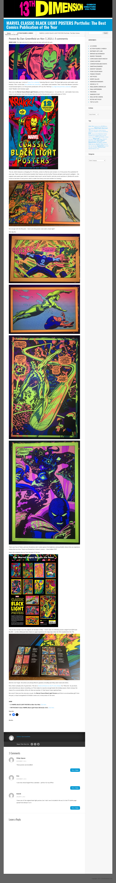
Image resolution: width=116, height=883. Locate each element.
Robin (90, 144)
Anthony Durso (98, 126)
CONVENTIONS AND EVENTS (98, 64)
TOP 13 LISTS (94, 102)
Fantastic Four (91, 135)
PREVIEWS (93, 92)
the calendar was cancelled (32, 84)
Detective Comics (102, 134)
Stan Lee (106, 144)
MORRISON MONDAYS (96, 81)
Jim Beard (106, 137)
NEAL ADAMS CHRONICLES (98, 87)
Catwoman (90, 131)
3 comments (61, 38)
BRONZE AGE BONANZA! (97, 53)
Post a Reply (75, 770)
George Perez (98, 135)
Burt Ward (96, 130)
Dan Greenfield (28, 38)
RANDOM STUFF (95, 94)
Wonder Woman (92, 148)
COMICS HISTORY (95, 61)
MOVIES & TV (94, 84)
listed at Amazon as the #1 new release (49, 686)
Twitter (38, 744)
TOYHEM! (95, 147)
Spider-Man (99, 144)
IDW (96, 137)
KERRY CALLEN (94, 79)
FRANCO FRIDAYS (95, 74)
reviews (104, 142)
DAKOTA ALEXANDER (96, 66)
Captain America (102, 130)
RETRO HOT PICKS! (95, 99)
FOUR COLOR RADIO (96, 71)
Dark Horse (105, 131)
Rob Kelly (94, 144)
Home (9, 33)
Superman (100, 146)
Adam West (91, 126)
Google (32, 744)
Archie (103, 126)
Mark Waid (90, 139)
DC (90, 133)
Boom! (92, 130)
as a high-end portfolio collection (61, 86)
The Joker (90, 147)
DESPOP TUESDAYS (96, 69)
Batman (97, 128)
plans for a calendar (33, 82)
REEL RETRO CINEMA (96, 97)
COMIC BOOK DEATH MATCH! (98, 59)
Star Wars (95, 146)
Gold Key (104, 135)
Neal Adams (101, 141)
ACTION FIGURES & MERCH (25, 33)
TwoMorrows (101, 147)
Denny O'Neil (95, 134)
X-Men (97, 148)
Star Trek (90, 146)
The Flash (106, 146)
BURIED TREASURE (95, 56)
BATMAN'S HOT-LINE (96, 51)
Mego (101, 139)
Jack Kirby (101, 137)
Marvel (96, 138)
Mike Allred (93, 140)
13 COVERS (93, 46)
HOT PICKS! (93, 76)
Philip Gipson (20, 758)
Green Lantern (91, 137)
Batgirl (92, 128)
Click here (43, 704)
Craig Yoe (100, 131)
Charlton (96, 131)
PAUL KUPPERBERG (96, 89)
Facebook (35, 744)
